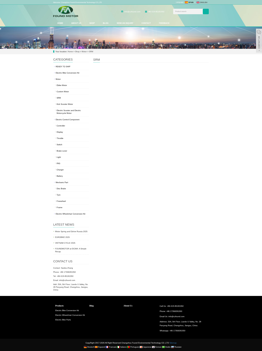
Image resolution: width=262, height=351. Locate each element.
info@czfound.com (132, 12)
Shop (92, 23)
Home (60, 23)
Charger (60, 170)
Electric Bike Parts (63, 320)
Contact (146, 23)
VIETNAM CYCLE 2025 (65, 243)
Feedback (164, 23)
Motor (84, 51)
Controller (61, 126)
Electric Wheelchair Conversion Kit (70, 214)
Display (60, 132)
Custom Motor (63, 91)
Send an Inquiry (125, 23)
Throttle (60, 138)
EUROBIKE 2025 (62, 237)
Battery (60, 176)
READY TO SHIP (63, 66)
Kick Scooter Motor (65, 104)
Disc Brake (61, 188)
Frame (59, 207)
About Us (76, 23)
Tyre (58, 195)
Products (59, 306)
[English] (201, 2)
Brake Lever (62, 151)
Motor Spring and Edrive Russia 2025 (71, 231)
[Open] (259, 41)
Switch (59, 144)
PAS (58, 163)
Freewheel (61, 201)
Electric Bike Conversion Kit (67, 73)
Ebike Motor (62, 85)
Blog (105, 23)
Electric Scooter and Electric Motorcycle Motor (69, 111)
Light (59, 157)
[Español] (189, 2)
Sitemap (173, 343)
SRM (90, 51)
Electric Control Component (67, 119)
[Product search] (206, 11)
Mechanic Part (62, 182)
